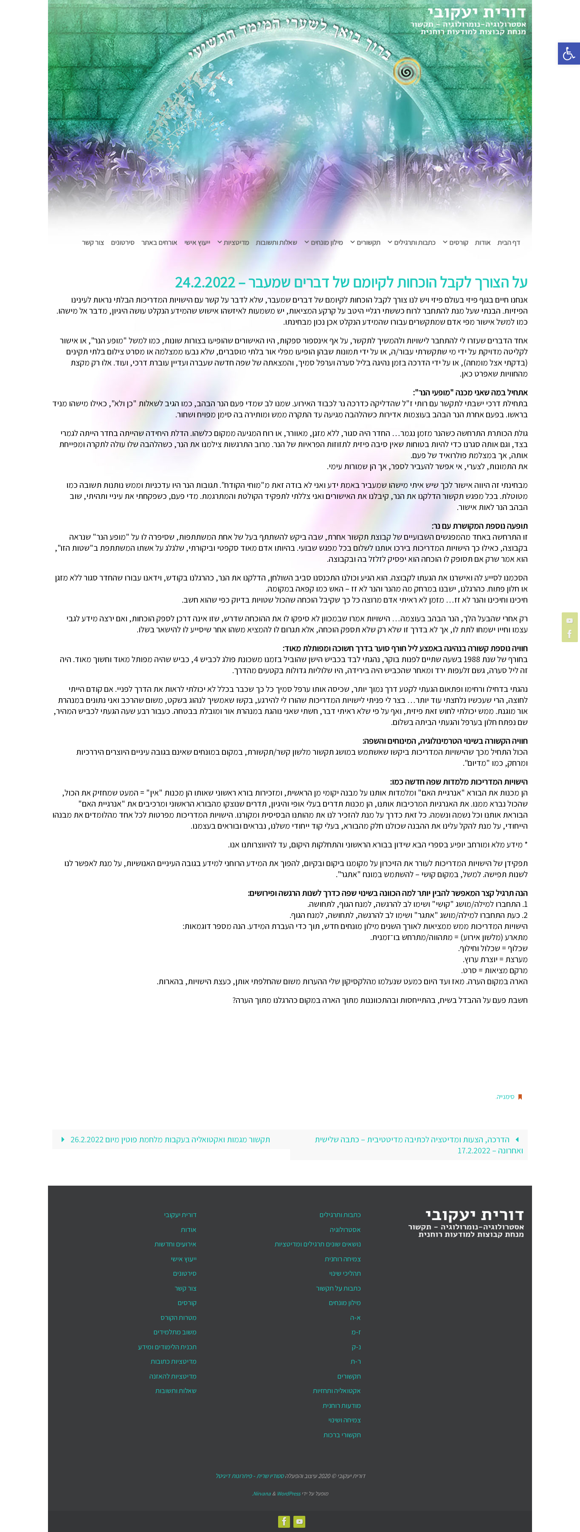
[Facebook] (571, 634)
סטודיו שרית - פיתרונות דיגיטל (249, 1476)
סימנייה (506, 1096)
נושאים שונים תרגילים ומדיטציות (318, 1244)
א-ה (355, 1317)
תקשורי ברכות (342, 1434)
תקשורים (349, 1376)
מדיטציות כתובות (174, 1361)
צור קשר (186, 1288)
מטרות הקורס (178, 1317)
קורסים (187, 1302)
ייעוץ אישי (184, 1258)
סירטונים (185, 1273)
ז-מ (356, 1332)
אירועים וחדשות (176, 1244)
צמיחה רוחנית (343, 1258)
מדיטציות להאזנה (173, 1376)
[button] (569, 53)
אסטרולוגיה (345, 1229)
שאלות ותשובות (176, 1390)
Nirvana (262, 1493)
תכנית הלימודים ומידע (167, 1346)
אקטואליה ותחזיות (337, 1390)
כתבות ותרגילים (340, 1214)
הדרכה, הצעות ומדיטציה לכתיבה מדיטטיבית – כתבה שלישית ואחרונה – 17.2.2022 (419, 1145)
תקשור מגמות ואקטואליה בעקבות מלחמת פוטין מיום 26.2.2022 (169, 1139)
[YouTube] (571, 620)
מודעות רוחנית (342, 1405)
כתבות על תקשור (338, 1288)
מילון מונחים (345, 1302)
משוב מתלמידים (175, 1332)
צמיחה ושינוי (344, 1419)
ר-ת (356, 1361)
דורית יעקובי (180, 1214)
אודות (189, 1229)
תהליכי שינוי (345, 1273)
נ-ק (356, 1346)
